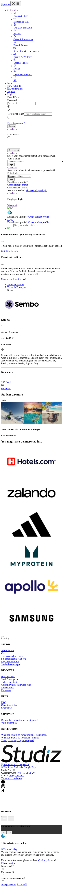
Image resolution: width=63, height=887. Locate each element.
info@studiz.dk (16, 775)
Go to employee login (36, 190)
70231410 (6, 382)
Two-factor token (15, 113)
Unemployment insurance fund (16, 684)
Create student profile (17, 185)
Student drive (7, 687)
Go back (13, 129)
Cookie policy (45, 860)
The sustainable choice (12, 656)
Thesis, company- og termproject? (17, 740)
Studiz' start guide (9, 679)
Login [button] (10, 94)
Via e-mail (12, 205)
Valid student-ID (9, 723)
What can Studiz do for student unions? (20, 737)
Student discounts (15, 284)
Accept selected (8, 884)
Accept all (22, 884)
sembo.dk (6, 388)
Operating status (9, 705)
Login (10, 219)
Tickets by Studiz (9, 682)
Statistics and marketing (12, 878)
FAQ (3, 702)
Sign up (11, 91)
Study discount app (10, 664)
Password (12, 100)
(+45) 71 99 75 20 (26, 772)
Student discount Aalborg (13, 658)
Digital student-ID (10, 661)
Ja (9, 832)
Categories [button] (12, 10)
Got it (4, 251)
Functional (6, 872)
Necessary (6, 866)
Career (4, 653)
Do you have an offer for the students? (19, 720)
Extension (6, 690)
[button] (11, 126)
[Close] (2, 241)
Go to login (12, 251)
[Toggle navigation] (15, 3)
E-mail (10, 97)
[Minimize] (4, 818)
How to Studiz (14, 86)
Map (9, 83)
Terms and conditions (11, 778)
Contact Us (6, 708)
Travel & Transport (16, 287)
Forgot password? (16, 123)
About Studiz (7, 650)
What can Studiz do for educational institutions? (24, 735)
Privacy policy (8, 863)
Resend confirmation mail (13, 279)
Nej (3, 832)
